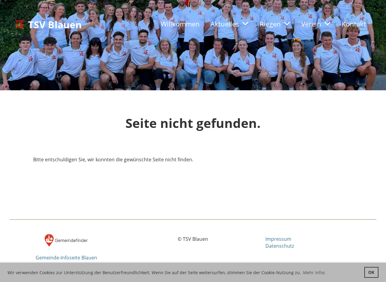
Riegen (270, 23)
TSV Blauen (55, 24)
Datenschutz (279, 246)
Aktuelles (224, 23)
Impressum (278, 239)
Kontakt (354, 23)
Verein (311, 23)
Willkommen (180, 23)
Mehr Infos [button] (314, 272)
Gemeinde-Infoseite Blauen (66, 257)
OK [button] (371, 272)
